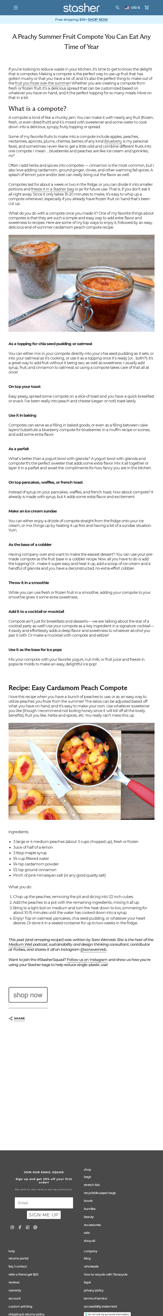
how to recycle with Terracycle (106, 1274)
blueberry (113, 141)
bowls (88, 1201)
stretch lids (92, 1185)
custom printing (20, 1306)
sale (87, 1233)
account (14, 1298)
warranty (14, 1290)
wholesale (91, 1266)
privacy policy (94, 1290)
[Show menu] (15, 7)
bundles (90, 1209)
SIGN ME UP (44, 1214)
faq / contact (17, 1266)
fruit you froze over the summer (42, 83)
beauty (89, 1217)
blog (87, 1258)
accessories (92, 1225)
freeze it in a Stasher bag (52, 189)
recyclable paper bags (100, 1193)
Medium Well (20, 944)
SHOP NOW (98, 20)
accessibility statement (100, 1306)
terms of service (95, 1298)
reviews (14, 1282)
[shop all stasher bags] (28, 995)
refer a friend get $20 (23, 1274)
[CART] (147, 7)
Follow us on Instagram (87, 959)
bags (87, 1177)
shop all (89, 1241)
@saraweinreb (93, 949)
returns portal (18, 1258)
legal (87, 1282)
